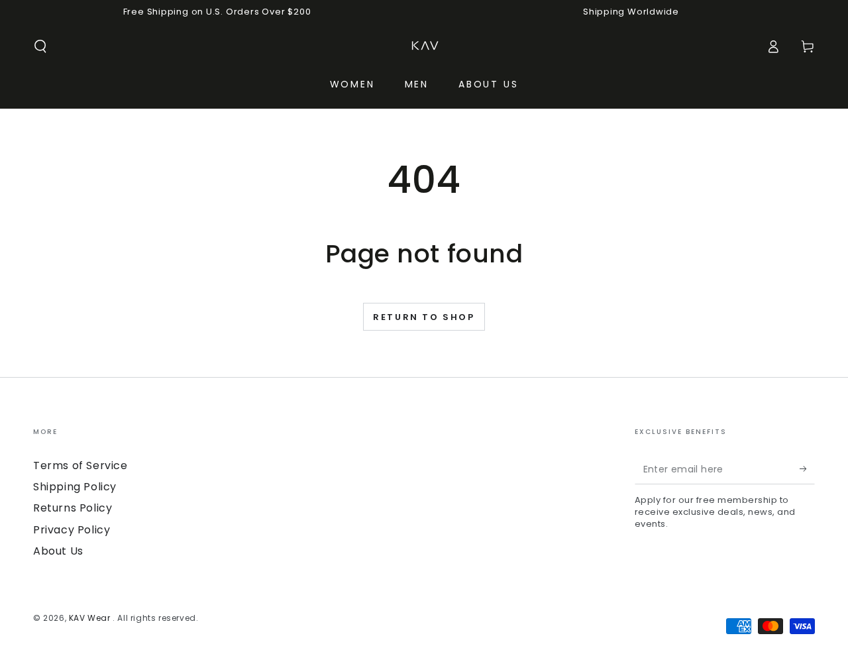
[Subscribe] (807, 469)
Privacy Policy (71, 529)
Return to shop (423, 317)
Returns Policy (72, 508)
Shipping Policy (75, 486)
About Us (58, 551)
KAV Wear (91, 618)
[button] (40, 46)
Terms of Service (80, 465)
